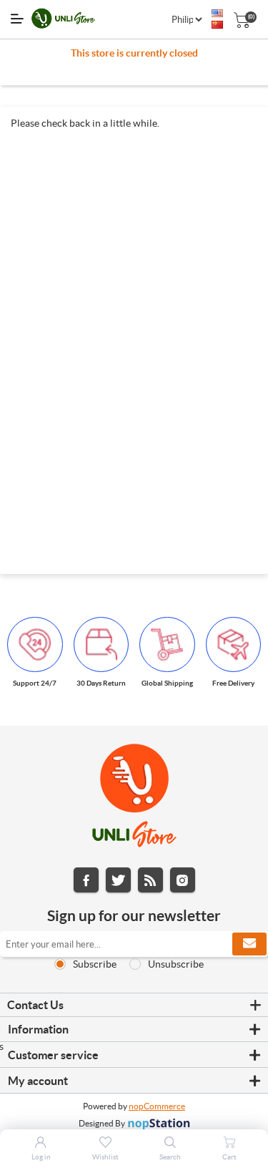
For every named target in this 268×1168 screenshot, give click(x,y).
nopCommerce (157, 1106)
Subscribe (94, 964)
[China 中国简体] (217, 25)
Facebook (86, 879)
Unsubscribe (176, 964)
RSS (150, 879)
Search (170, 1157)
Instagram (182, 879)
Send (249, 944)
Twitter (118, 879)
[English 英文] (217, 13)
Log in (41, 1157)
